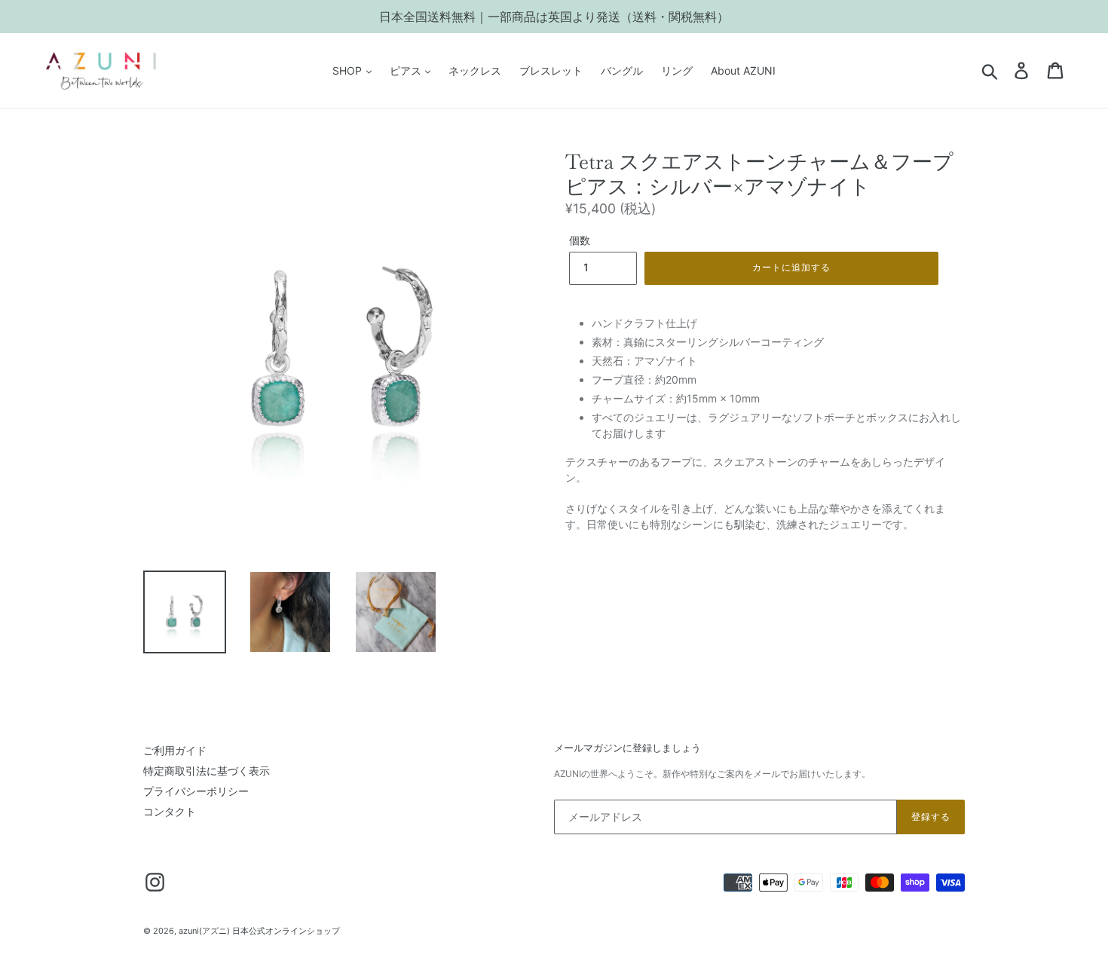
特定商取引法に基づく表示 (206, 770)
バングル (622, 70)
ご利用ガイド (175, 750)
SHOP (348, 70)
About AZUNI (743, 70)
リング (677, 70)
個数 (579, 240)
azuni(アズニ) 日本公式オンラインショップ (259, 930)
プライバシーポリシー (196, 791)
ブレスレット (551, 70)
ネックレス (474, 70)
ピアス (407, 70)
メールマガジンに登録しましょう (627, 748)
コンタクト (169, 811)
